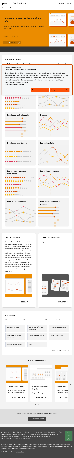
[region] (37, 80)
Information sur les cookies (14, 84)
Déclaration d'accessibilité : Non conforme (36, 436)
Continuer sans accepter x (13, 67)
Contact (27, 432)
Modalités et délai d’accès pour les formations (16, 439)
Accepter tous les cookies (59, 90)
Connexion (61, 3)
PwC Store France (19, 3)
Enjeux (4, 8)
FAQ (60, 432)
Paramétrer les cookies (68, 436)
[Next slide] (19, 42)
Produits (12, 8)
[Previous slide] (4, 42)
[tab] (9, 42)
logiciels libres (20, 452)
